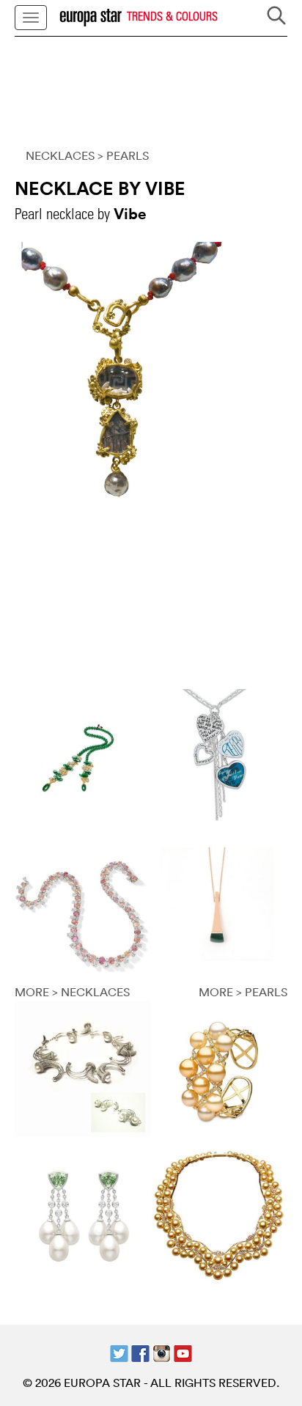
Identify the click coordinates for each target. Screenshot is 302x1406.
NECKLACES (60, 155)
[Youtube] (183, 1351)
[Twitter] (119, 1351)
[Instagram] (161, 1351)
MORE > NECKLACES (72, 991)
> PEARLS (123, 155)
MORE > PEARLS (243, 991)
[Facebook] (140, 1351)
